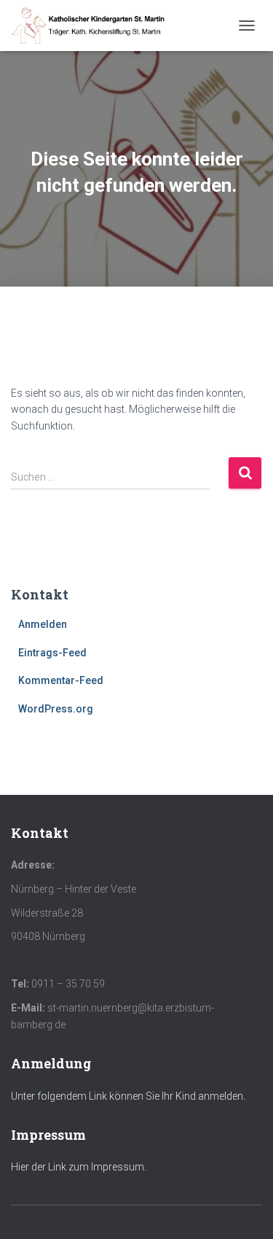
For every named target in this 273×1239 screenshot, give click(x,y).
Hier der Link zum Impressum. (78, 1167)
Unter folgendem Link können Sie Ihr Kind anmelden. (128, 1096)
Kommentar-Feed (60, 680)
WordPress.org (55, 709)
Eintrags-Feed (52, 653)
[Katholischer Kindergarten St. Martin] (94, 25)
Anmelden (42, 624)
